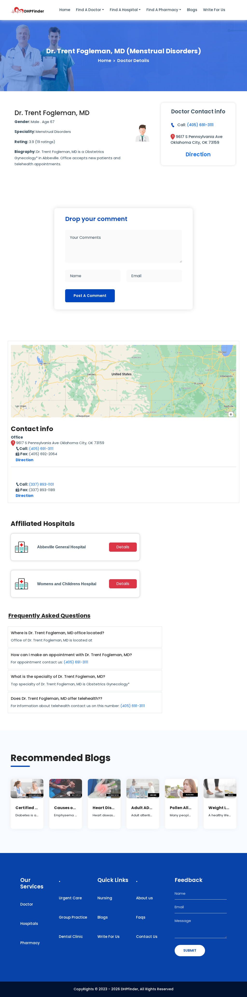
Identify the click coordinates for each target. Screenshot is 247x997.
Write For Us (108, 936)
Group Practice (73, 917)
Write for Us (214, 9)
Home (64, 9)
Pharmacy (30, 942)
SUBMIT (189, 950)
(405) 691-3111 (200, 125)
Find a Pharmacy (162, 9)
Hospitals (29, 923)
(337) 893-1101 (41, 484)
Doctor (26, 904)
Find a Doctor (88, 9)
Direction (198, 154)
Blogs (192, 9)
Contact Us (147, 936)
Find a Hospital (124, 9)
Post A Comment (90, 295)
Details (122, 547)
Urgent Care (70, 898)
